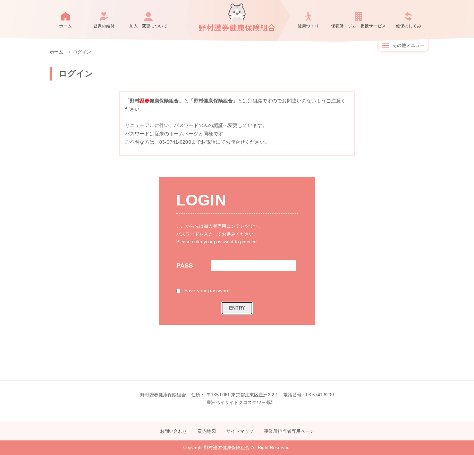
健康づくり (308, 26)
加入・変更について (148, 26)
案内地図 (206, 431)
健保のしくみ (408, 26)
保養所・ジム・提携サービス (358, 26)
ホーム (65, 26)
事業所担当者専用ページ (289, 431)
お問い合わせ (173, 431)
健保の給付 (104, 26)
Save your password (207, 290)
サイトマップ (240, 431)
